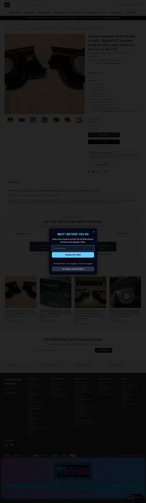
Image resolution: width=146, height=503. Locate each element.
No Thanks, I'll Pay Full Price (73, 269)
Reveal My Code (73, 255)
